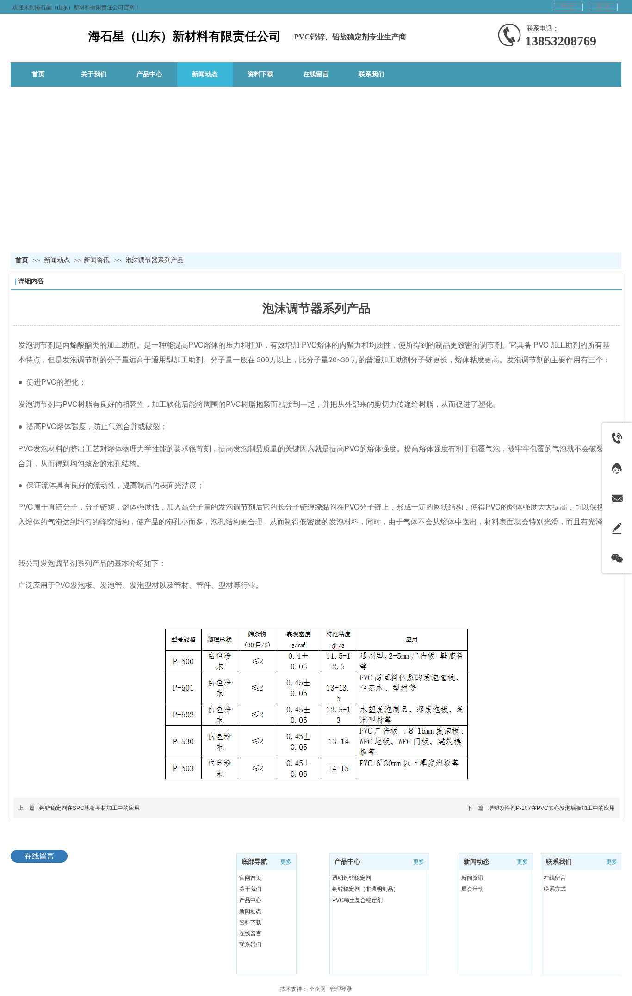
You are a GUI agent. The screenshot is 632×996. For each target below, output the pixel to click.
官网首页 (250, 878)
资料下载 (250, 922)
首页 (21, 260)
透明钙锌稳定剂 (351, 878)
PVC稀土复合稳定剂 (357, 900)
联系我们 (250, 944)
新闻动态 (58, 260)
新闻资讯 (97, 260)
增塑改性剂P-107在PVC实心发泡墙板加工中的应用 (551, 808)
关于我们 (250, 889)
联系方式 (555, 889)
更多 (285, 862)
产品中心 (250, 900)
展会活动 (472, 889)
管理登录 (341, 989)
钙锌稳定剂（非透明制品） (365, 889)
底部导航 (254, 861)
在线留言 (250, 933)
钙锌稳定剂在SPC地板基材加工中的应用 (89, 808)
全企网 (317, 989)
